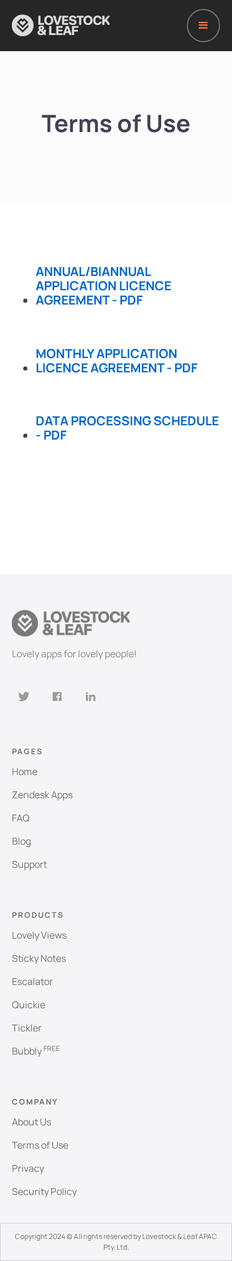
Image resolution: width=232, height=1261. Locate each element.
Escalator (32, 981)
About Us (31, 1121)
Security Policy (44, 1191)
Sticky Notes (39, 958)
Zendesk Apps (42, 794)
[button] (203, 25)
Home (24, 771)
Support (29, 864)
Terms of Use (40, 1145)
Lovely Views (39, 935)
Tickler (27, 1027)
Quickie (28, 1004)
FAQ (21, 817)
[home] (61, 25)
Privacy (28, 1168)
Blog (21, 841)
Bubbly (36, 1051)
